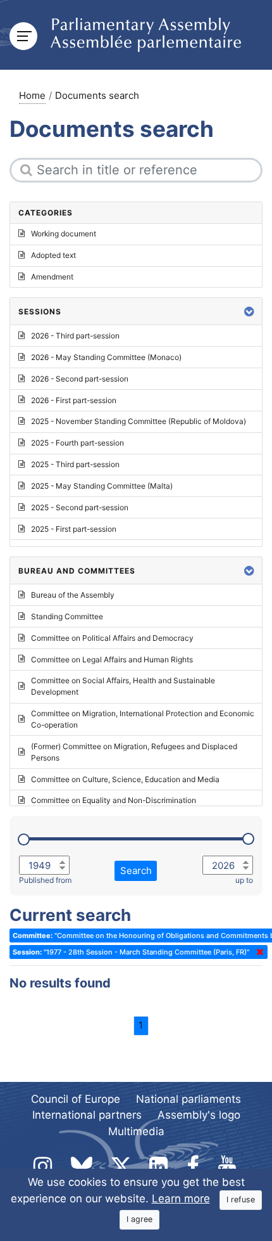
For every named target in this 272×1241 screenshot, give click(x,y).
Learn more (181, 1198)
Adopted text (53, 255)
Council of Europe (75, 1099)
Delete (257, 952)
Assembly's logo (199, 1115)
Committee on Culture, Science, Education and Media (125, 779)
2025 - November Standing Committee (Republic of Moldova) (138, 421)
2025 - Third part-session (75, 464)
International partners (87, 1115)
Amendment (52, 276)
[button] (249, 311)
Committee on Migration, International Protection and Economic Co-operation (142, 719)
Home (32, 95)
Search (136, 871)
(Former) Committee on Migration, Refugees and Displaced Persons (134, 752)
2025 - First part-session (73, 529)
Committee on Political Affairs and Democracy (112, 638)
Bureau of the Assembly (72, 595)
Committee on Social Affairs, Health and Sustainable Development (123, 686)
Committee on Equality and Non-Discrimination (113, 800)
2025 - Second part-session (79, 507)
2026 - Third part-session (75, 335)
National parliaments (188, 1099)
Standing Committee (67, 616)
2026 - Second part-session (79, 378)
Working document (63, 233)
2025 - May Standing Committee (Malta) (102, 486)
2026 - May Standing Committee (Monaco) (106, 357)
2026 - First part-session (73, 400)
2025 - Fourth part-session (77, 442)
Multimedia (136, 1131)
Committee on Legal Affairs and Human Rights (112, 659)
